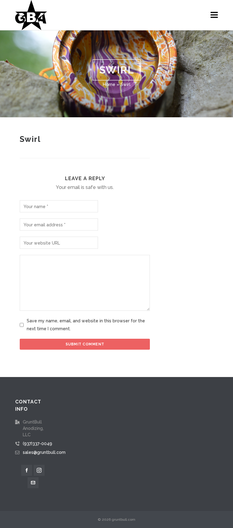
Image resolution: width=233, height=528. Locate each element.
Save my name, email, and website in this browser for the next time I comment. (86, 324)
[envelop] (33, 482)
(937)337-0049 (37, 443)
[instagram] (39, 470)
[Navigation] (214, 15)
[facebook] (26, 470)
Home (109, 84)
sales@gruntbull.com (44, 452)
